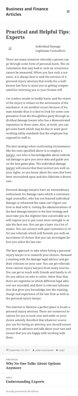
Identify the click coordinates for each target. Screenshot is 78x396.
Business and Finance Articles (27, 11)
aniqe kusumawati (44, 350)
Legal (61, 350)
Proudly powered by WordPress (22, 391)
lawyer (10, 155)
